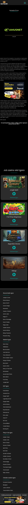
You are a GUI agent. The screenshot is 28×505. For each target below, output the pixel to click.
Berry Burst (5, 363)
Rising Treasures (7, 333)
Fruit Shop (5, 379)
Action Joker (6, 314)
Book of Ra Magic (7, 319)
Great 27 (5, 418)
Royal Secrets (6, 409)
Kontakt (24, 495)
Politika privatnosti (6, 495)
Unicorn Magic (6, 305)
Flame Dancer (6, 300)
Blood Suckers (6, 349)
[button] (25, 3)
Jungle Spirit (6, 382)
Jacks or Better (6, 487)
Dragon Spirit (6, 396)
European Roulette (7, 482)
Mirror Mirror (6, 377)
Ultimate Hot (6, 412)
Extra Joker (5, 415)
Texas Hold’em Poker (8, 490)
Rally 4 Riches (6, 472)
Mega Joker (5, 325)
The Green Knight (7, 467)
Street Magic (6, 461)
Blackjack (5, 485)
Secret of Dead (6, 445)
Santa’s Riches (6, 330)
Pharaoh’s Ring (6, 335)
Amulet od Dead (7, 453)
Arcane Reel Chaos (7, 374)
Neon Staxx (5, 344)
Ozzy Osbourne (6, 355)
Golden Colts (6, 440)
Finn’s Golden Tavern (8, 357)
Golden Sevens (6, 327)
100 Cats (5, 420)
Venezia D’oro (6, 393)
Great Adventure (7, 407)
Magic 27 (5, 316)
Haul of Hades (6, 322)
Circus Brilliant (6, 423)
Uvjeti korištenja (17, 495)
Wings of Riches (7, 360)
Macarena (5, 308)
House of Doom (6, 464)
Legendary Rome (7, 398)
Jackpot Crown (6, 297)
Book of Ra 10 (6, 303)
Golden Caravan (7, 456)
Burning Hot (5, 428)
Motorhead (5, 371)
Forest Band (6, 390)
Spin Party (5, 448)
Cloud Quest (6, 470)
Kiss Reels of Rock (7, 459)
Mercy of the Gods (7, 368)
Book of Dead (6, 442)
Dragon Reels (6, 401)
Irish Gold (5, 450)
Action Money (6, 404)
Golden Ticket (6, 437)
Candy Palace (6, 426)
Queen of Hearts (7, 311)
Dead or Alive (6, 366)
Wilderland (5, 347)
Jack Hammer (6, 352)
